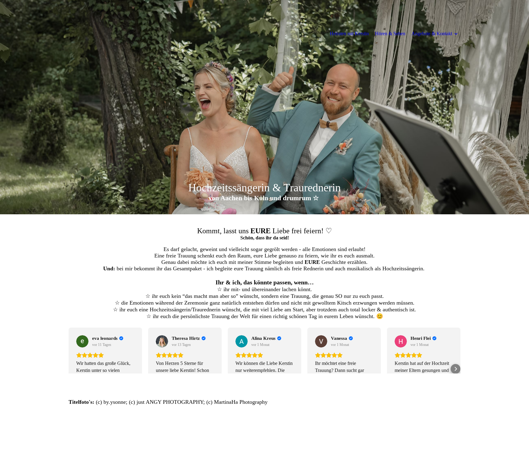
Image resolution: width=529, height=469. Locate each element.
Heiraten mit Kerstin (349, 33)
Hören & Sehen (390, 33)
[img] (264, 107)
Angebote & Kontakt (431, 33)
